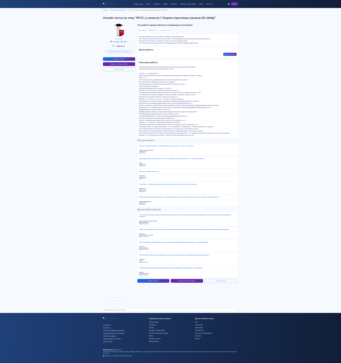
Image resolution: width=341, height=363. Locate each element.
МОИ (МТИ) (153, 30)
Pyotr (144, 178)
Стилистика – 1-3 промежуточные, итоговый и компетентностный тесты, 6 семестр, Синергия (168, 184)
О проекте (106, 325)
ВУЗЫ (201, 4)
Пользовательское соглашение (113, 333)
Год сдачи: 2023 (165, 30)
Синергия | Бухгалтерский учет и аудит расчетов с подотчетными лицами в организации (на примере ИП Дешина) (174, 255)
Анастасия (119, 39)
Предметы (156, 4)
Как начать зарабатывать (203, 333)
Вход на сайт (107, 341)
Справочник (199, 325)
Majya (144, 152)
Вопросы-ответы (155, 338)
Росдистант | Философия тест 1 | (149, 171)
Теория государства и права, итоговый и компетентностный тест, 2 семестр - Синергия (166, 146)
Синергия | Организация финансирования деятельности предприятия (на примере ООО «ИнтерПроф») (170, 268)
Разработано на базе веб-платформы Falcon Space (118, 355)
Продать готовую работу (119, 64)
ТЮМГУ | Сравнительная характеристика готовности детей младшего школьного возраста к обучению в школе (173, 242)
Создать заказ (138, 4)
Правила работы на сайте (112, 339)
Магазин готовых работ (188, 4)
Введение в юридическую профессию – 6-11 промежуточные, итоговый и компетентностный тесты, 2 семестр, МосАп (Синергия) (179, 197)
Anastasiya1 (146, 223)
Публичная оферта (109, 336)
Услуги (148, 4)
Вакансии (198, 336)
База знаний (199, 327)
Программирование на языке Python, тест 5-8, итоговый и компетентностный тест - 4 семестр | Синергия (171, 158)
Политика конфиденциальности (114, 330)
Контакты (209, 4)
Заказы (165, 4)
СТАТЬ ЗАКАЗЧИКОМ (116, 299)
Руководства (199, 330)
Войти (234, 4)
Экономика (142, 30)
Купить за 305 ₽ (119, 59)
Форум (197, 338)
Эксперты (174, 4)
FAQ (196, 322)
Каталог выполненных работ (159, 333)
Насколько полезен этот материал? (119, 51)
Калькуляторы (154, 341)
